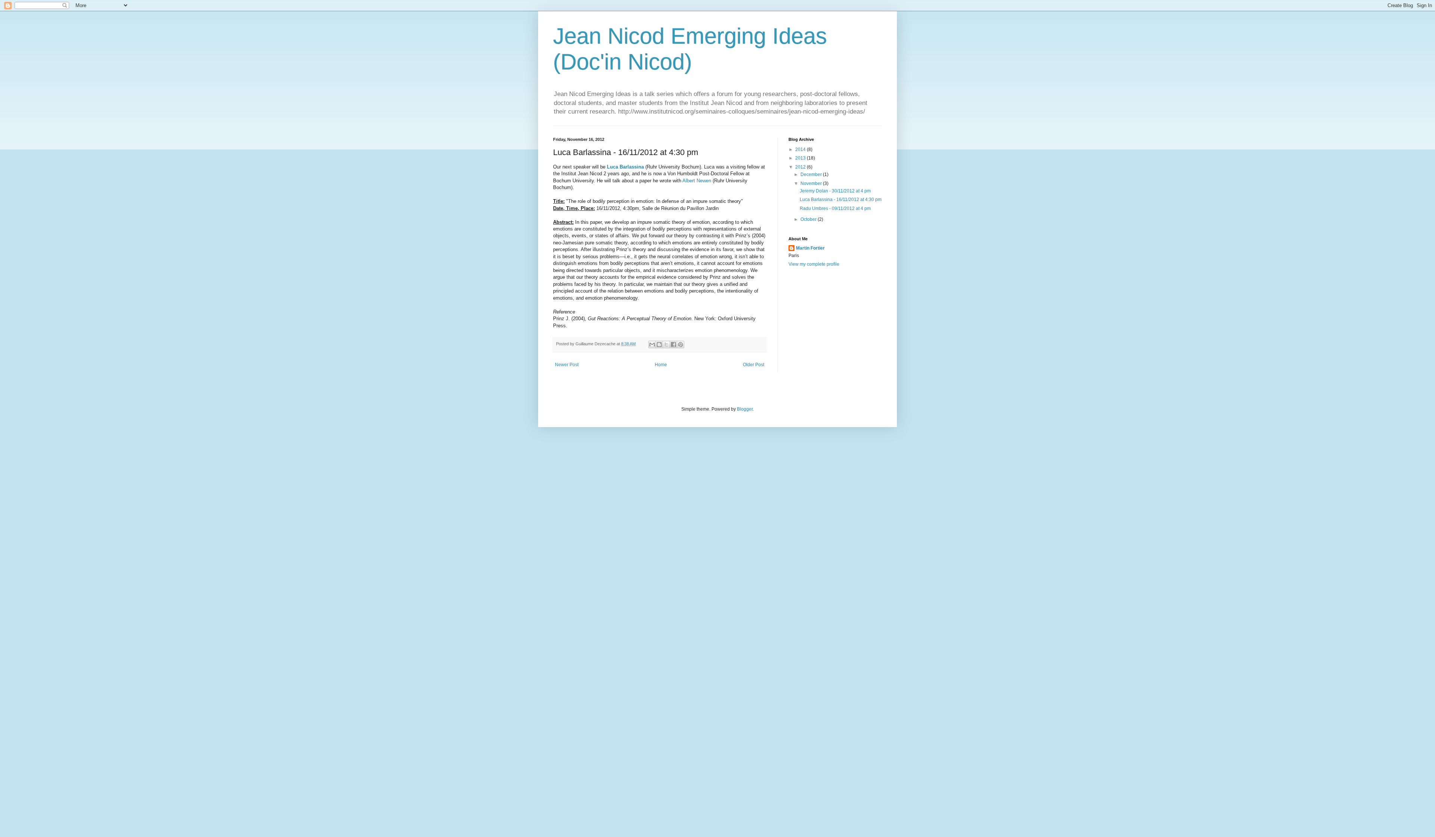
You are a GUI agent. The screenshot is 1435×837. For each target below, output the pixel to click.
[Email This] (652, 344)
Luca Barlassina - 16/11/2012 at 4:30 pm (841, 199)
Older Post (753, 364)
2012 (801, 167)
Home (661, 364)
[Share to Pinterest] (680, 344)
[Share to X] (666, 344)
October (809, 219)
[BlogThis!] (659, 344)
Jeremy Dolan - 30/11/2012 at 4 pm (835, 191)
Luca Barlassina (625, 167)
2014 (801, 149)
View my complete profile (814, 264)
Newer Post (566, 364)
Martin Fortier (810, 248)
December (811, 174)
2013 (801, 158)
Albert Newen (696, 180)
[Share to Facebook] (673, 344)
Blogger (745, 409)
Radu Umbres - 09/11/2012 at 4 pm (835, 208)
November (811, 183)
